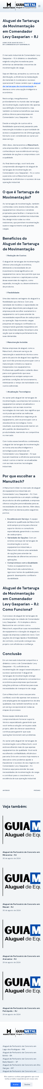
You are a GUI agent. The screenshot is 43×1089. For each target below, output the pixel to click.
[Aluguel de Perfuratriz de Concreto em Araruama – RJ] (21, 934)
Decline (27, 1085)
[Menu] (39, 6)
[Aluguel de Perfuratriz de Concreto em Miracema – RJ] (21, 830)
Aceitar (16, 1085)
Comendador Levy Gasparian (16, 44)
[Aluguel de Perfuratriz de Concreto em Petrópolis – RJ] (21, 986)
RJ (29, 44)
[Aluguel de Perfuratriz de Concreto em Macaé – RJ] (21, 882)
